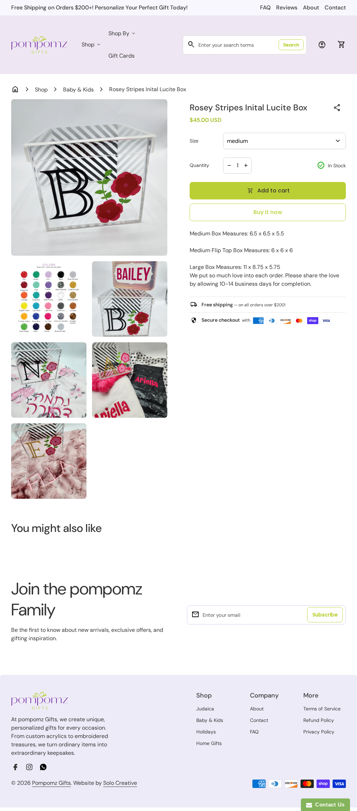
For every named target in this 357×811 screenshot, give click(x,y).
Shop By (122, 33)
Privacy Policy (318, 732)
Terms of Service (322, 709)
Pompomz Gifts (51, 783)
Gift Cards (121, 55)
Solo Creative (120, 783)
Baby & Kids (78, 89)
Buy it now (267, 212)
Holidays (206, 732)
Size (194, 141)
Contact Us (328, 805)
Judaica (205, 709)
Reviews (286, 7)
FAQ (265, 7)
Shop (91, 44)
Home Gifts (209, 743)
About (311, 7)
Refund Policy (318, 720)
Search (291, 45)
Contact (335, 7)
